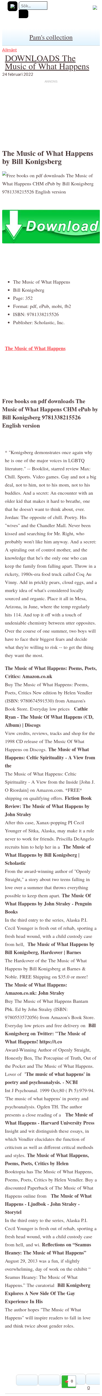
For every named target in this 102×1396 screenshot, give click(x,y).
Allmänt (9, 49)
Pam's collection (51, 37)
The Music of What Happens (35, 348)
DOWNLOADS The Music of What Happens (47, 62)
